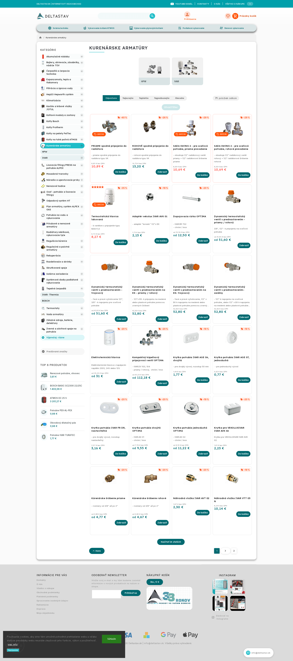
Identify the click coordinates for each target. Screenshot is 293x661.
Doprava (41, 609)
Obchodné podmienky (48, 592)
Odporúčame (111, 98)
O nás (217, 4)
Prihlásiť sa (131, 593)
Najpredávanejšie (161, 98)
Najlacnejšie (128, 98)
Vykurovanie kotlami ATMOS (98, 28)
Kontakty (203, 4)
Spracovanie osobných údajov (52, 601)
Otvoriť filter (171, 107)
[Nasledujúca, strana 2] (225, 551)
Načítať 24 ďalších (171, 542)
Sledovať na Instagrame (222, 617)
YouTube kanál (184, 4)
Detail (162, 172)
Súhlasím (111, 639)
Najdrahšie (143, 98)
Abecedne (179, 98)
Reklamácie (43, 605)
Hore (98, 551)
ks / (154, 582)
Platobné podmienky (47, 596)
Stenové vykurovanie (231, 28)
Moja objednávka (45, 613)
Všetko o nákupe (45, 588)
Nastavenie (13, 650)
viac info (13, 644)
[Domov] (41, 37)
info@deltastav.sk (154, 643)
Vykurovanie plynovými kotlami (146, 28)
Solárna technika (58, 28)
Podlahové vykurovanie (191, 28)
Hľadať (152, 16)
